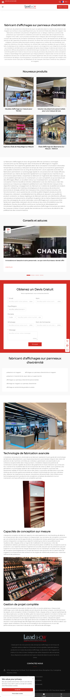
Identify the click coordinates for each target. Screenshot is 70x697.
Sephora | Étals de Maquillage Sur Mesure (19, 147)
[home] (30, 7)
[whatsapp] (67, 345)
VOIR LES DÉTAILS (19, 92)
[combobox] (17, 309)
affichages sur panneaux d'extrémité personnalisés (23, 380)
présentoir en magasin (14, 372)
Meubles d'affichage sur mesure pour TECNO (18, 110)
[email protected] (10, 1)
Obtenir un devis (62, 7)
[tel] (67, 341)
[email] (67, 350)
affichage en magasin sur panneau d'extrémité (21, 383)
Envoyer (35, 344)
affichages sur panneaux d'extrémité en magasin (40, 372)
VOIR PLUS (8, 267)
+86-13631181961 (37, 680)
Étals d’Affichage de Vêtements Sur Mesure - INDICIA (51, 148)
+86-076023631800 (37, 677)
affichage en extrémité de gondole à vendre (20, 387)
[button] (28, 275)
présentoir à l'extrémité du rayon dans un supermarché (24, 376)
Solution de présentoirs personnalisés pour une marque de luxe (51, 110)
